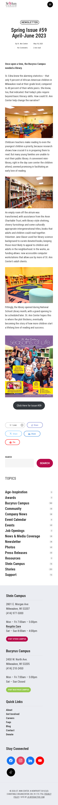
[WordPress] (30, 760)
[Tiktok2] (11, 772)
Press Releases (16, 553)
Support (10, 575)
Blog (8, 726)
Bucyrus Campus (17, 503)
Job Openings (14, 531)
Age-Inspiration (16, 492)
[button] (50, 4)
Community (13, 508)
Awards (10, 498)
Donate (9, 734)
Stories (10, 569)
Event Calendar (15, 519)
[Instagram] (20, 760)
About (9, 709)
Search (8, 457)
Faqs (8, 722)
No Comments (22, 48)
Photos (10, 547)
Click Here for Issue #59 (29, 405)
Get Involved (12, 714)
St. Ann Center (22, 44)
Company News (16, 514)
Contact (10, 730)
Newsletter (30, 22)
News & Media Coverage (22, 536)
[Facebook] (11, 760)
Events (9, 525)
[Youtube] (40, 760)
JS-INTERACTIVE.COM (35, 797)
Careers (10, 718)
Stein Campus (15, 564)
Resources (12, 558)
